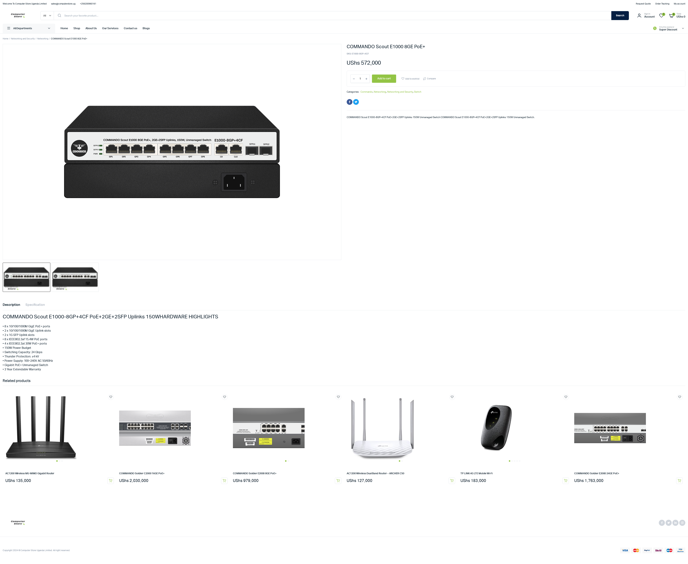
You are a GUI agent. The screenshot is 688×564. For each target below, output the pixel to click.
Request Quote (643, 4)
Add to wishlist (412, 79)
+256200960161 (88, 4)
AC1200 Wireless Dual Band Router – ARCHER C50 (375, 473)
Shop (76, 28)
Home (64, 28)
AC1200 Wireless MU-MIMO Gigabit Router (29, 473)
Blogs (146, 28)
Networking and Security (23, 39)
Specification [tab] (35, 305)
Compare (431, 79)
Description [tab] (11, 305)
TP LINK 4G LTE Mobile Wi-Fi (476, 473)
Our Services (110, 28)
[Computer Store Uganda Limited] (18, 16)
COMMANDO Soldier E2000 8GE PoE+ (254, 473)
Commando (366, 92)
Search (620, 15)
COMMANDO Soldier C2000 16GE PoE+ (141, 473)
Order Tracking (662, 4)
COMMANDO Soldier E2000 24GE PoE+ (596, 473)
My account (679, 4)
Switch (417, 92)
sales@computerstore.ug (63, 4)
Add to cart (110, 480)
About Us (91, 28)
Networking (42, 39)
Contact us (130, 28)
